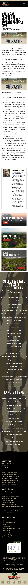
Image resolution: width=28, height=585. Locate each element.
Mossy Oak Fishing (6, 535)
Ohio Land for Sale (6, 356)
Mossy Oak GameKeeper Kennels (11, 528)
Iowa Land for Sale (7, 317)
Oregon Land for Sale (14, 360)
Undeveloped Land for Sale (14, 434)
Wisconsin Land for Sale (14, 383)
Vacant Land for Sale (14, 438)
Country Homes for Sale (14, 405)
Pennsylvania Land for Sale (14, 363)
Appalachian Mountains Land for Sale (12, 506)
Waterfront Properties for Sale (14, 441)
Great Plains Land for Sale (8, 498)
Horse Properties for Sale (14, 411)
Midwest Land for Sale (7, 502)
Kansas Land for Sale (20, 317)
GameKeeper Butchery (8, 533)
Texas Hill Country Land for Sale (10, 492)
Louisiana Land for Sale (14, 324)
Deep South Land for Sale (8, 509)
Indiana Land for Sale (21, 314)
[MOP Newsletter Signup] (14, 219)
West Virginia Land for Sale (14, 379)
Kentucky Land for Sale (14, 320)
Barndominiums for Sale (9, 398)
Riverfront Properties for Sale (14, 428)
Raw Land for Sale (14, 418)
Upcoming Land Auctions (8, 485)
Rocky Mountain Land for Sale (10, 496)
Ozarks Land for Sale (7, 500)
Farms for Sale (21, 408)
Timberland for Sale (20, 431)
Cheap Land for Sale (14, 402)
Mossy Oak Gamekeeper (8, 522)
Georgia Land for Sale (21, 310)
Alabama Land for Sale (7, 297)
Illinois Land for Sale (7, 314)
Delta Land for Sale (6, 513)
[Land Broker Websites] (18, 569)
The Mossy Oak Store (7, 537)
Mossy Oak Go (5, 530)
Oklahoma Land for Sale (20, 356)
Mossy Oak (4, 520)
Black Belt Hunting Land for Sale (10, 494)
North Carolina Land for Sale (14, 353)
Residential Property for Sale (14, 425)
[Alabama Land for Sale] (14, 238)
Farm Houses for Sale (9, 408)
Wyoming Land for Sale (14, 386)
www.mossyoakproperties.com (12, 161)
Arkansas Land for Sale (14, 301)
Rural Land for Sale (7, 431)
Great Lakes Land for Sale (8, 504)
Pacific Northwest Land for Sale (10, 511)
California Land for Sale (14, 304)
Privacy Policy (20, 564)
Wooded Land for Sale (14, 444)
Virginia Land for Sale (20, 376)
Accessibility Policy (15, 566)
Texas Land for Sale (7, 376)
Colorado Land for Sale (14, 307)
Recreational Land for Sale (14, 421)
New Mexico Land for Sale (14, 347)
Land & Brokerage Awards (13, 30)
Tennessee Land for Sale (14, 373)
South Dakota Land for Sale (14, 369)
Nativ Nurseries (6, 526)
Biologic (3, 524)
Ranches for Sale (21, 415)
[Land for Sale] (14, 260)
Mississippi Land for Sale (14, 333)
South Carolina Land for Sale (14, 366)
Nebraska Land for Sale (14, 343)
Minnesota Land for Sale (14, 330)
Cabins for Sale (21, 398)
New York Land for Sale (14, 350)
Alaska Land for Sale (21, 297)
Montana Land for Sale (14, 340)
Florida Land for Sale (7, 310)
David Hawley (9, 28)
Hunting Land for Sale (8, 415)
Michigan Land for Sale (14, 327)
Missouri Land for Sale (14, 337)
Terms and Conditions (10, 564)
